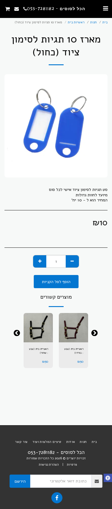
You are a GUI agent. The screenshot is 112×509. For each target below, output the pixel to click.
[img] (73, 327)
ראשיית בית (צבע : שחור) (38, 351)
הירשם (20, 481)
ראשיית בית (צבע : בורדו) (73, 351)
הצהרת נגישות (49, 464)
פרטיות (72, 464)
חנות (93, 22)
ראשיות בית (76, 22)
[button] (105, 8)
